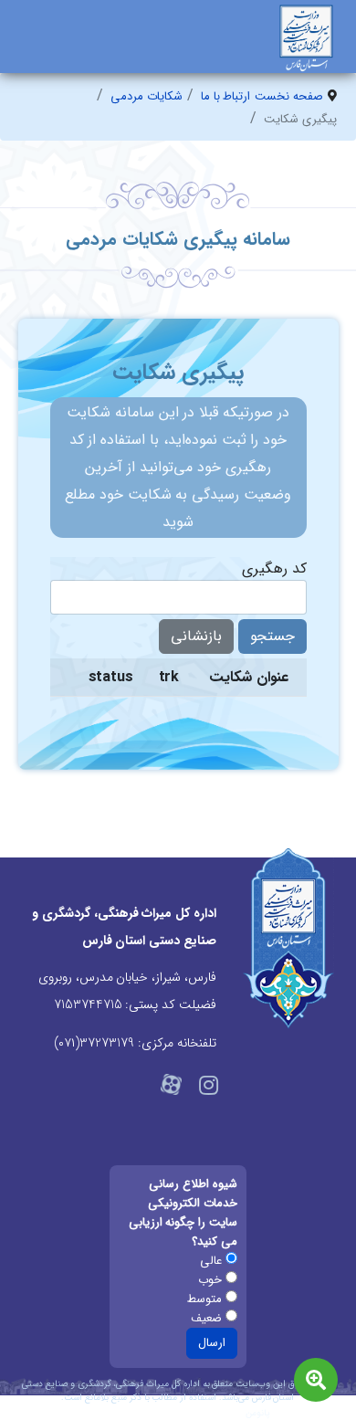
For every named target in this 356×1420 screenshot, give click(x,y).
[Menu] (29, 50)
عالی (212, 1260)
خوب (211, 1279)
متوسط (206, 1299)
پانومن (258, 1413)
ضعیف (208, 1318)
